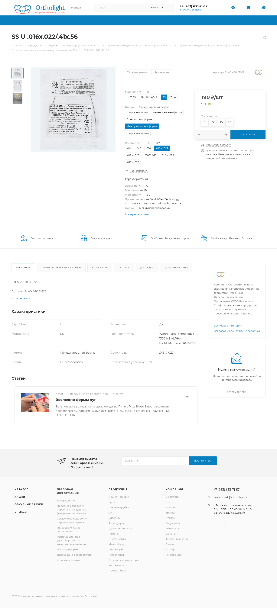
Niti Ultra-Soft (149, 97)
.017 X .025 (133, 155)
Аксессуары (116, 523)
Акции (20, 496)
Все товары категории (228, 325)
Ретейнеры (116, 549)
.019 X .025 (167, 155)
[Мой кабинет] (218, 8)
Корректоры (116, 565)
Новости (170, 501)
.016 (138, 148)
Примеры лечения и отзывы (61, 267)
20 (229, 122)
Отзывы (170, 517)
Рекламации (173, 554)
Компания (174, 489)
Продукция (118, 489)
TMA (173, 97)
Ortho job (171, 549)
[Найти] (169, 7)
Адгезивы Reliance (120, 528)
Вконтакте (212, 525)
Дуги (112, 512)
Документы (172, 523)
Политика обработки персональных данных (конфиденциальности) (71, 509)
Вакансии (171, 533)
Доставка (147, 267)
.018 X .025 (150, 155)
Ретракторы (116, 554)
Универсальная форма (167, 112)
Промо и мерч (118, 570)
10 (221, 122)
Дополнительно (176, 267)
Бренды (21, 511)
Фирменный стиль (177, 538)
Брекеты (114, 501)
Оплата (124, 267)
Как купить (100, 267)
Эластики (115, 517)
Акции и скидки (119, 496)
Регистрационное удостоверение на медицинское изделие (71, 540)
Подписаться (203, 460)
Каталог (21, 489)
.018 (148, 148)
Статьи (169, 544)
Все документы (66, 500)
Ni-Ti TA (131, 97)
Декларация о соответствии (75, 554)
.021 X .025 (133, 162)
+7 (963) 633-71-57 (193, 6)
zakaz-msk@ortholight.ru (231, 497)
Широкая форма (137, 112)
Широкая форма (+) (139, 133)
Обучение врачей (29, 504)
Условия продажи (68, 559)
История (170, 507)
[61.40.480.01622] (73, 109)
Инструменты (117, 538)
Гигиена (114, 533)
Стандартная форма (139, 119)
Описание (23, 267)
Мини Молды (117, 544)
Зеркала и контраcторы (124, 559)
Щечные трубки (119, 507)
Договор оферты (67, 549)
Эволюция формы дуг (76, 400)
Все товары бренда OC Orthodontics (237, 330)
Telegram (222, 525)
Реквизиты (172, 528)
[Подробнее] (187, 396)
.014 (129, 148)
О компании (173, 496)
